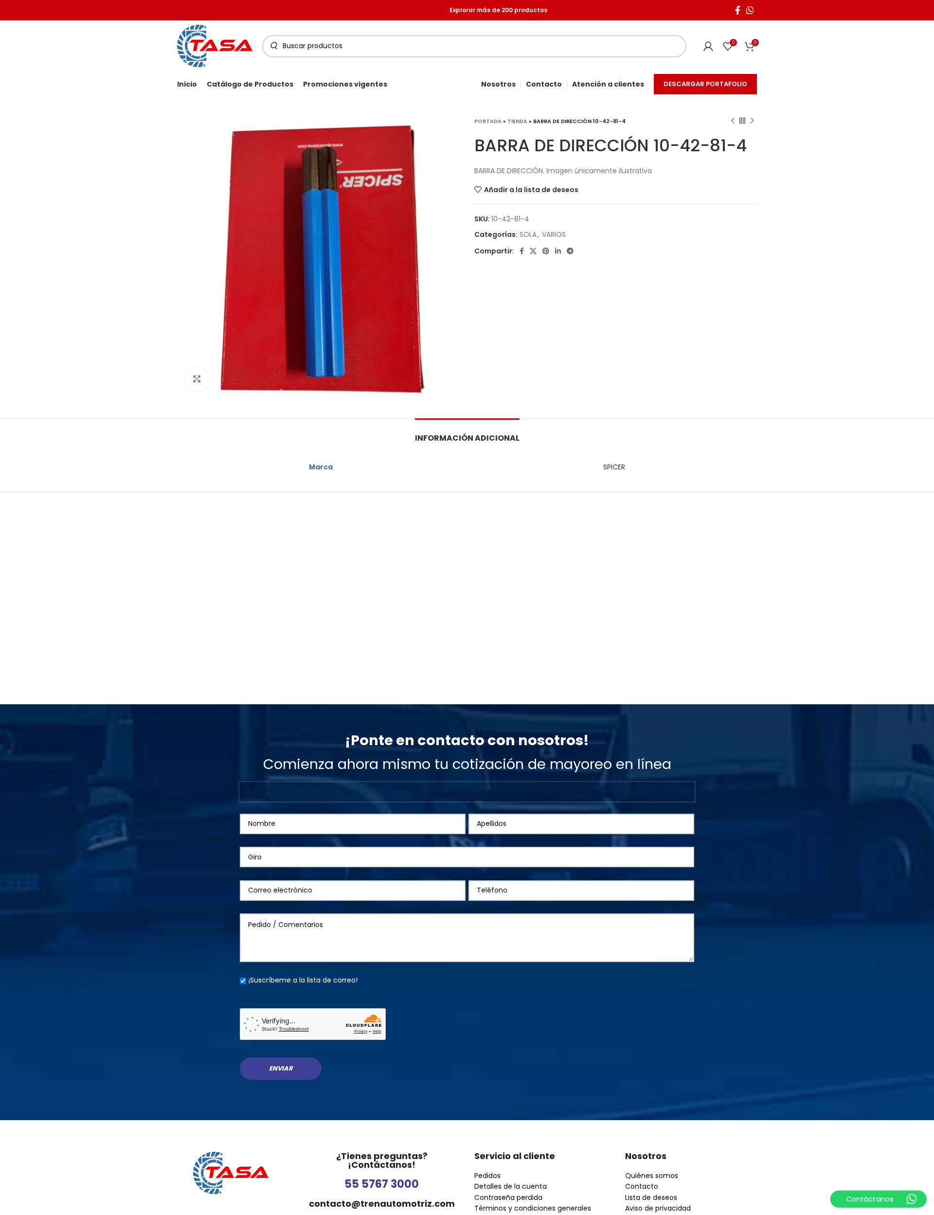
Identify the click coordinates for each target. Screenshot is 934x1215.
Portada (488, 121)
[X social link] (533, 251)
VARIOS (554, 234)
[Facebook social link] (737, 10)
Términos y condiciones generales (532, 1208)
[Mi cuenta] (708, 46)
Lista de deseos (651, 1197)
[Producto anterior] (732, 121)
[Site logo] (214, 45)
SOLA (528, 234)
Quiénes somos (651, 1175)
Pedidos (487, 1175)
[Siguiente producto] (752, 121)
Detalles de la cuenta (510, 1186)
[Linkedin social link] (558, 251)
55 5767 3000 (381, 1184)
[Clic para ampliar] (196, 379)
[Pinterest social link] (545, 251)
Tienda (517, 121)
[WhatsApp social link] (750, 10)
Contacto (641, 1186)
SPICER (614, 467)
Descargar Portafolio (705, 84)
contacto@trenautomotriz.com (382, 1203)
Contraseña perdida (508, 1197)
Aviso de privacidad (658, 1208)
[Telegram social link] (570, 251)
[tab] (467, 433)
